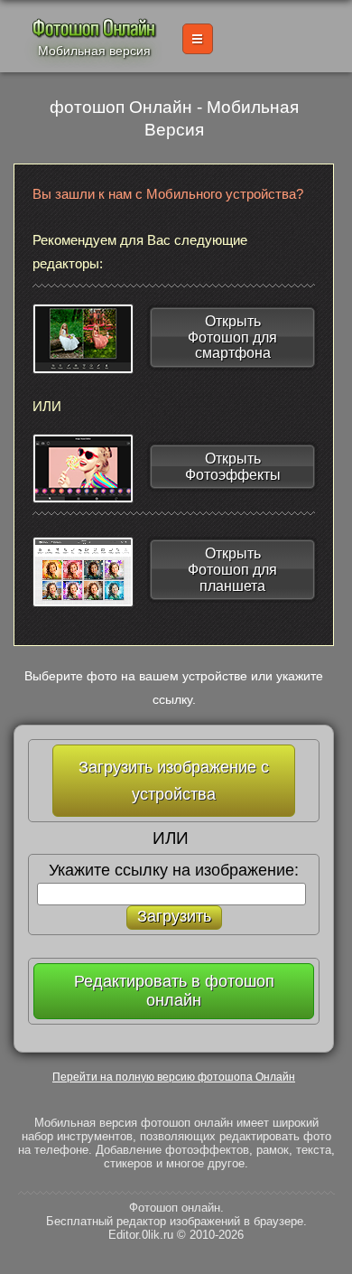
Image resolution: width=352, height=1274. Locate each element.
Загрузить (174, 916)
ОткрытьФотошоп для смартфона (232, 337)
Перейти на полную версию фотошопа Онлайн (173, 1077)
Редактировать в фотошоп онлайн (174, 990)
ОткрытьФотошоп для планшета (232, 569)
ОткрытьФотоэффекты (233, 466)
